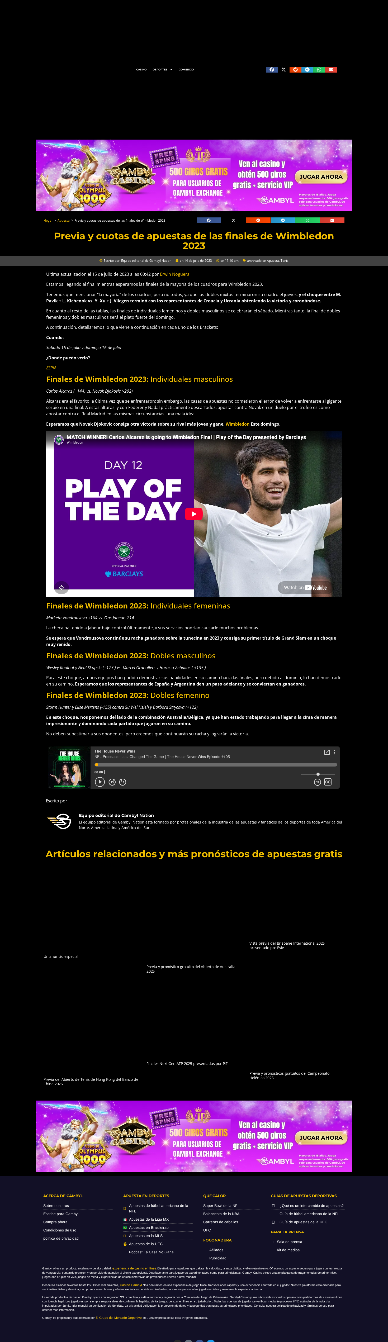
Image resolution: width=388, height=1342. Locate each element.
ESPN (51, 368)
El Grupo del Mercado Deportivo (119, 1318)
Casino (141, 69)
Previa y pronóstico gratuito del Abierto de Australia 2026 (190, 969)
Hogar (48, 220)
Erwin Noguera (175, 274)
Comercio (186, 69)
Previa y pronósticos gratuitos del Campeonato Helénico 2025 (289, 1075)
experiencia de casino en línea (134, 1268)
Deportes (160, 69)
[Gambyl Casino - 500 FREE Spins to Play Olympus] (194, 209)
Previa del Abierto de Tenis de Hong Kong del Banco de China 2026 (91, 1081)
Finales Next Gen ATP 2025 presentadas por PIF (187, 1063)
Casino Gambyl (131, 1285)
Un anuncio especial (61, 956)
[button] (272, 70)
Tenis (284, 260)
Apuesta (64, 220)
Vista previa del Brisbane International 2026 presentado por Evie (287, 945)
